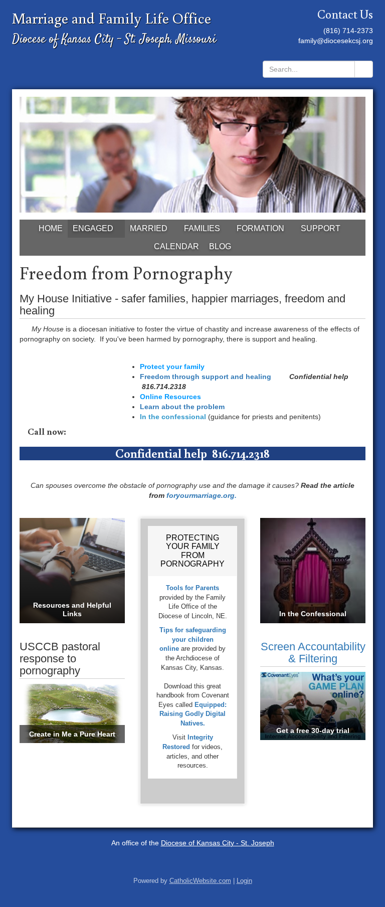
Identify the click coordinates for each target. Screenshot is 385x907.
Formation (260, 228)
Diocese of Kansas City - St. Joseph (217, 843)
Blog (220, 246)
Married (148, 228)
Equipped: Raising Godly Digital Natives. (193, 714)
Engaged (93, 228)
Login (244, 880)
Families (202, 228)
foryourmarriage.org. (200, 495)
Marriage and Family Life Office (111, 18)
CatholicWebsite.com (200, 880)
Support (320, 228)
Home (51, 228)
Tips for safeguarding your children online (192, 639)
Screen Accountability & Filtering (313, 652)
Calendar (176, 246)
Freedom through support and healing (205, 377)
